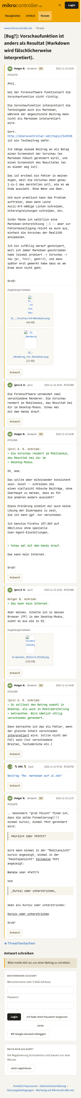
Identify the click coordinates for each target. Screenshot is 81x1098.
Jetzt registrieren (21, 1068)
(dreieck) (32, 68)
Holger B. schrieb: (22, 599)
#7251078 (12, 75)
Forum (45, 16)
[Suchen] (59, 5)
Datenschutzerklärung (53, 1086)
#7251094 (12, 692)
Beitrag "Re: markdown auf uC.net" (34, 776)
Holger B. (19, 68)
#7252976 (12, 804)
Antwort (15, 372)
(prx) (30, 385)
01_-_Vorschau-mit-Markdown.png (30, 318)
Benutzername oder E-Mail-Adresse (28, 982)
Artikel (30, 16)
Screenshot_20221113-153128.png (30, 657)
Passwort (12, 997)
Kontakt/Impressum (25, 1086)
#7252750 (69, 767)
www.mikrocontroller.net (18, 28)
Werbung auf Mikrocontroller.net (55, 1090)
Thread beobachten (21, 943)
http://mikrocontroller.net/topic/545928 (39, 136)
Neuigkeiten (12, 16)
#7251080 (69, 385)
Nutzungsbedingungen (20, 1090)
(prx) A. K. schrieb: (24, 449)
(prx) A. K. (20, 385)
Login (71, 5)
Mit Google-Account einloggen (28, 1034)
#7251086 (69, 590)
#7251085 (12, 440)
